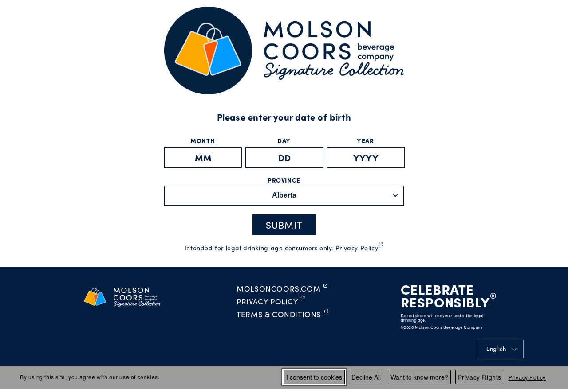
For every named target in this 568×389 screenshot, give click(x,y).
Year (365, 140)
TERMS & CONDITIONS (282, 315)
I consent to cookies (314, 377)
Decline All (366, 377)
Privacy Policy (527, 377)
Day (284, 140)
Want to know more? (419, 377)
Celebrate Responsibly (445, 295)
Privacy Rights (479, 377)
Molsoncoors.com (282, 289)
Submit (284, 224)
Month (202, 140)
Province (284, 179)
